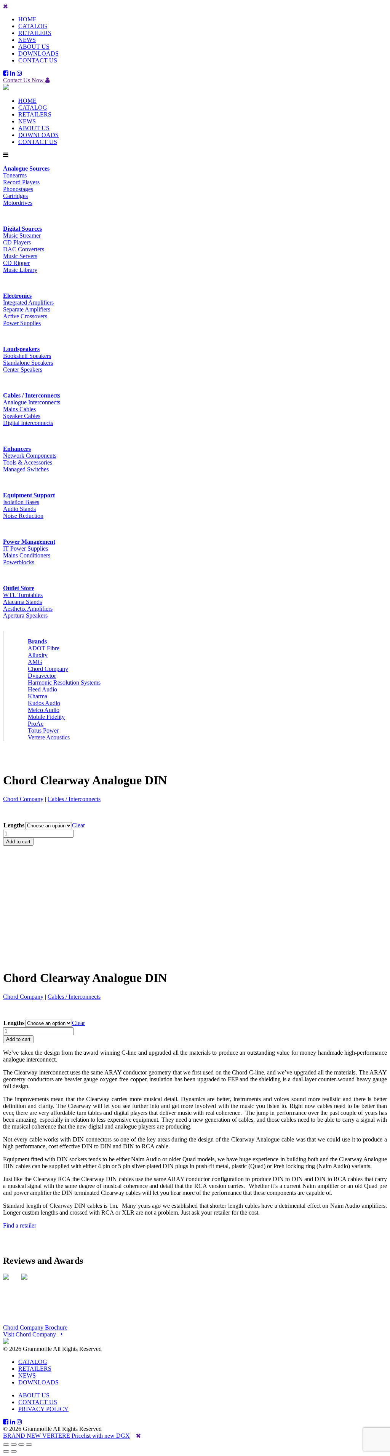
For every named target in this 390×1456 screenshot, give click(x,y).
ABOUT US (34, 46)
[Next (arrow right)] (14, 1451)
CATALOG (32, 26)
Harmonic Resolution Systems (64, 682)
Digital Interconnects (28, 423)
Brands (37, 641)
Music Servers (20, 256)
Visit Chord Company (30, 1334)
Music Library (20, 270)
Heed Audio (42, 689)
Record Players (21, 182)
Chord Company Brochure (35, 1327)
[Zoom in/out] (6, 1444)
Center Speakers (22, 369)
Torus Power (43, 730)
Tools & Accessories (27, 462)
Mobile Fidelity (46, 717)
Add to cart (18, 842)
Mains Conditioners (26, 555)
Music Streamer (22, 235)
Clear (78, 825)
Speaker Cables (21, 416)
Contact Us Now (24, 80)
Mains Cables (19, 409)
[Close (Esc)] (29, 1444)
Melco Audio (43, 710)
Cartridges (15, 196)
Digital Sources (22, 228)
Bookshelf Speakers (27, 356)
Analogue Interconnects (31, 402)
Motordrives (17, 203)
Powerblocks (18, 562)
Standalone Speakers (28, 362)
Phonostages (18, 189)
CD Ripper (16, 263)
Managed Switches (26, 469)
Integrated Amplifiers (28, 302)
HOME (27, 19)
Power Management (29, 541)
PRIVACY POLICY (43, 1409)
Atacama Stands (22, 602)
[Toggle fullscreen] (14, 1444)
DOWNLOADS (38, 53)
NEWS (27, 40)
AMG (35, 662)
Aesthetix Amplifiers (28, 608)
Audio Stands (19, 509)
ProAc (35, 723)
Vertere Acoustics (49, 737)
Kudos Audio (44, 703)
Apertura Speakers (25, 615)
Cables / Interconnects (31, 395)
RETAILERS (34, 33)
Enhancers (17, 448)
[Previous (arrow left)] (6, 1451)
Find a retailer (19, 1225)
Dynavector (42, 675)
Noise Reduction (23, 515)
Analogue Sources (26, 168)
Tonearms (15, 175)
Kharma (37, 696)
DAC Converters (23, 249)
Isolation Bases (21, 502)
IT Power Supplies (25, 548)
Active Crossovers (25, 316)
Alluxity (38, 655)
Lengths (13, 825)
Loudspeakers (21, 349)
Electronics (17, 295)
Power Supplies (22, 323)
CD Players (17, 242)
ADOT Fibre (43, 648)
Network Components (29, 455)
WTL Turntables (23, 595)
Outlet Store (18, 588)
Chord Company (48, 669)
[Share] (21, 1444)
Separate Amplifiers (26, 309)
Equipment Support (29, 495)
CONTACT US (37, 60)
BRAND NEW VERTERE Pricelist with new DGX (66, 1435)
